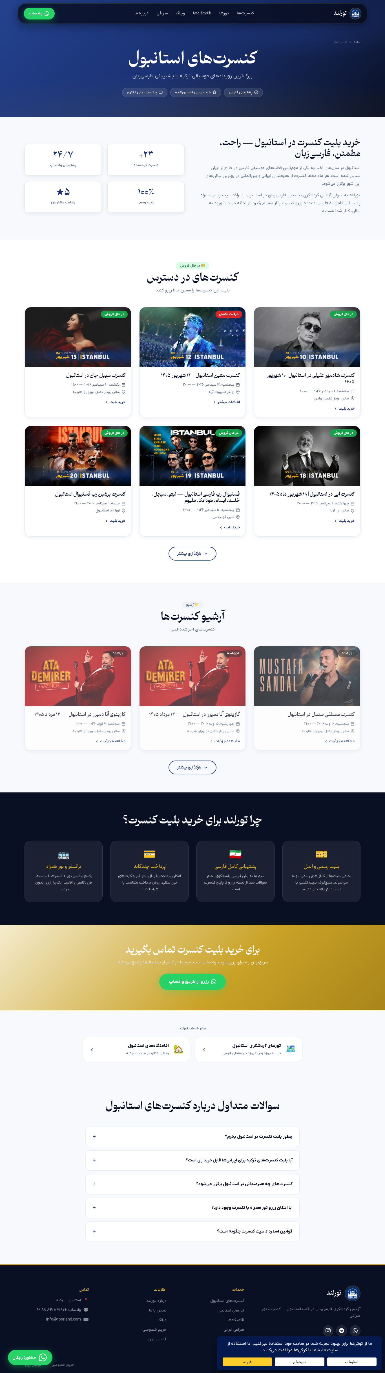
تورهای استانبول (230, 1310)
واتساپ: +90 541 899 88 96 (63, 1310)
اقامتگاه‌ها (202, 13)
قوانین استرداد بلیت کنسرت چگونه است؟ (192, 1231)
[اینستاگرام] (328, 1330)
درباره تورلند (156, 1301)
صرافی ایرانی (234, 1329)
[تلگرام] (341, 1330)
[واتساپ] (355, 1330)
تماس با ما (158, 1310)
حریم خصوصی (154, 1329)
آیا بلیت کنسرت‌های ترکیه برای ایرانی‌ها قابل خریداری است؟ (192, 1160)
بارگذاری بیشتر (189, 553)
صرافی (162, 13)
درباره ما (141, 13)
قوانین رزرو (157, 1339)
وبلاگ (180, 13)
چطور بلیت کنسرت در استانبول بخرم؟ (192, 1137)
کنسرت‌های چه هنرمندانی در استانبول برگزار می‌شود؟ (192, 1184)
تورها (224, 13)
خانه (356, 42)
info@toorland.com (67, 1320)
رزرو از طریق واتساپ (189, 982)
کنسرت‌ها (245, 13)
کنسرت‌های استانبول (227, 1301)
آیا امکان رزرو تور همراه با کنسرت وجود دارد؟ (192, 1208)
